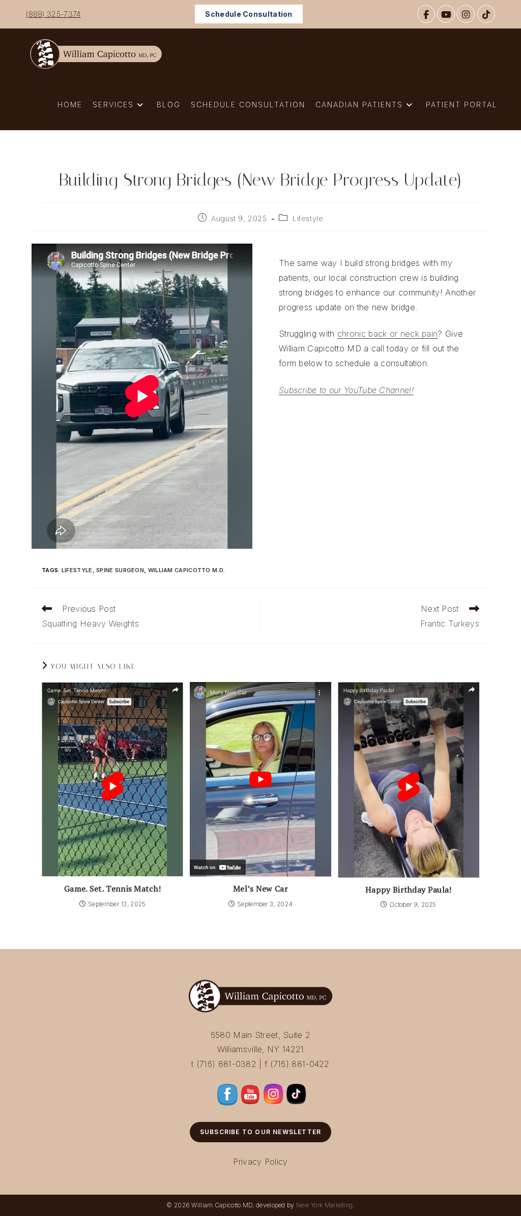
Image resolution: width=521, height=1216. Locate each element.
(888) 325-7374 (53, 14)
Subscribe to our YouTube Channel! (346, 390)
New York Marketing (324, 1205)
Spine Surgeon (120, 570)
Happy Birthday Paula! (408, 889)
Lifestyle (308, 218)
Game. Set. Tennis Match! (112, 888)
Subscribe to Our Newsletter (260, 1132)
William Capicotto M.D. (186, 570)
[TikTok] (486, 14)
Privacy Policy (260, 1161)
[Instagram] (466, 14)
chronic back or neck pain (387, 334)
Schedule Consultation (248, 14)
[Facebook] (426, 14)
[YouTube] (446, 14)
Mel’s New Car (260, 888)
